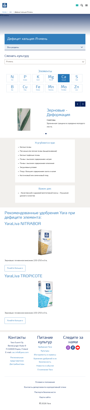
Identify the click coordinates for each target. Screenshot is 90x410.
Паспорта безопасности (45, 392)
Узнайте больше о (15, 268)
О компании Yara (45, 370)
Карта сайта (45, 397)
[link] (12, 78)
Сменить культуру (17, 56)
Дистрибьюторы (17, 364)
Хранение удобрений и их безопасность (45, 360)
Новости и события (45, 366)
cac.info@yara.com (20, 352)
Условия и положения (45, 382)
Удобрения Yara (45, 347)
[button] (77, 104)
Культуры (45, 351)
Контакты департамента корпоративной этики (45, 387)
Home (4, 12)
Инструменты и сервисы (45, 355)
